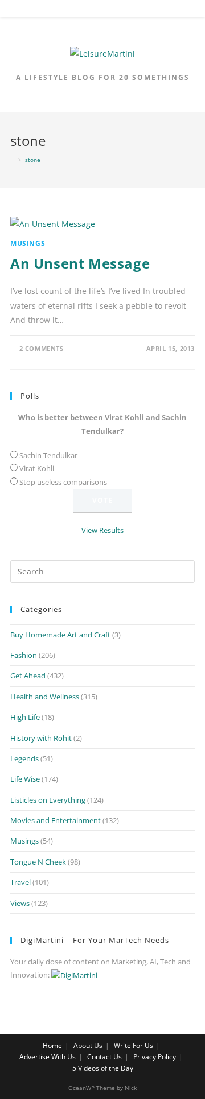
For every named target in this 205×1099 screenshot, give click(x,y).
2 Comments (41, 348)
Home (52, 1045)
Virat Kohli (36, 468)
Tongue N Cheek (38, 862)
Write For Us (133, 1045)
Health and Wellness (44, 696)
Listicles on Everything (47, 800)
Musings (27, 243)
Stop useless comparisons (63, 482)
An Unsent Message (80, 263)
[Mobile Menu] (103, 11)
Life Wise (25, 779)
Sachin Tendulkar (48, 455)
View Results (102, 530)
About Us (87, 1045)
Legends (24, 758)
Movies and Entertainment (55, 820)
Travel (20, 882)
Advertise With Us (47, 1057)
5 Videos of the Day (102, 1068)
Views (20, 903)
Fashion (23, 655)
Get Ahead (28, 675)
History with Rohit (41, 738)
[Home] (12, 159)
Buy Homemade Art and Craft (60, 635)
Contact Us (104, 1057)
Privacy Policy (154, 1057)
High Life (25, 717)
